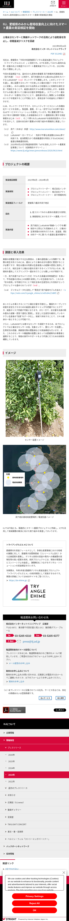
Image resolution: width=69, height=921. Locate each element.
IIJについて (15, 12)
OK (34, 910)
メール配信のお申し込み (19, 663)
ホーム (5, 12)
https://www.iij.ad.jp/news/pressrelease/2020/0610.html (36, 150)
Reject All (34, 903)
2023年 (50, 12)
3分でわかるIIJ (11, 868)
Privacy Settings (34, 896)
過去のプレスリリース (17, 788)
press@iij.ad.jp (31, 641)
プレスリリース (38, 12)
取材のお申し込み (16, 681)
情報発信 (26, 12)
